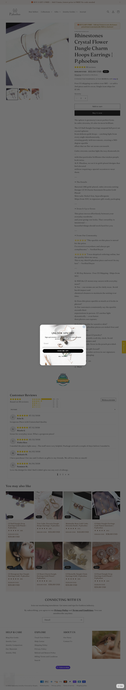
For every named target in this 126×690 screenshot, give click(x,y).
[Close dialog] (84, 327)
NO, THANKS (63, 356)
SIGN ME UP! (63, 351)
